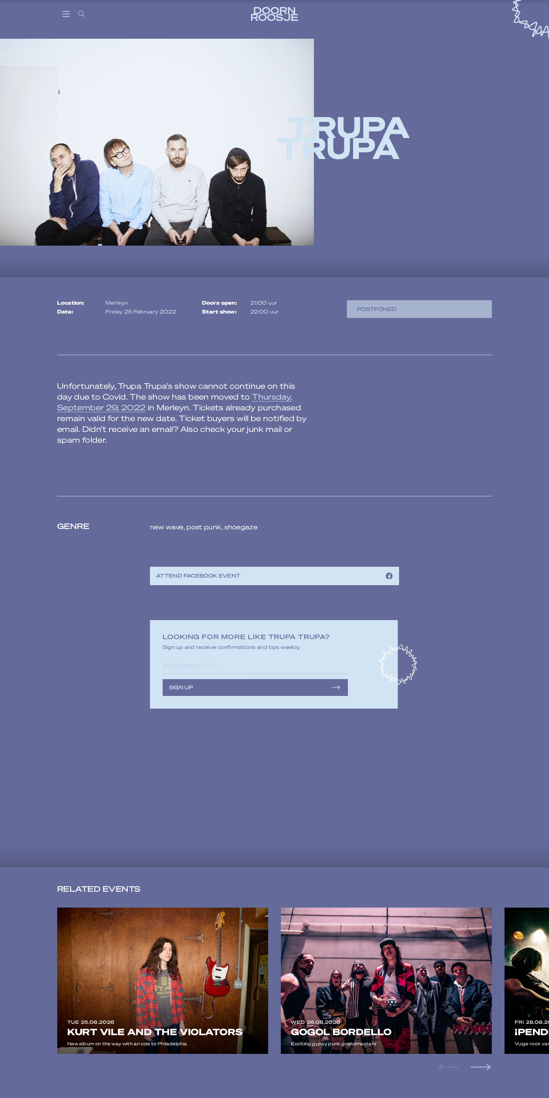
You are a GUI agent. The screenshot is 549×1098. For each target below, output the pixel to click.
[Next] (480, 1067)
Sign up (181, 687)
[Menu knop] (66, 14)
